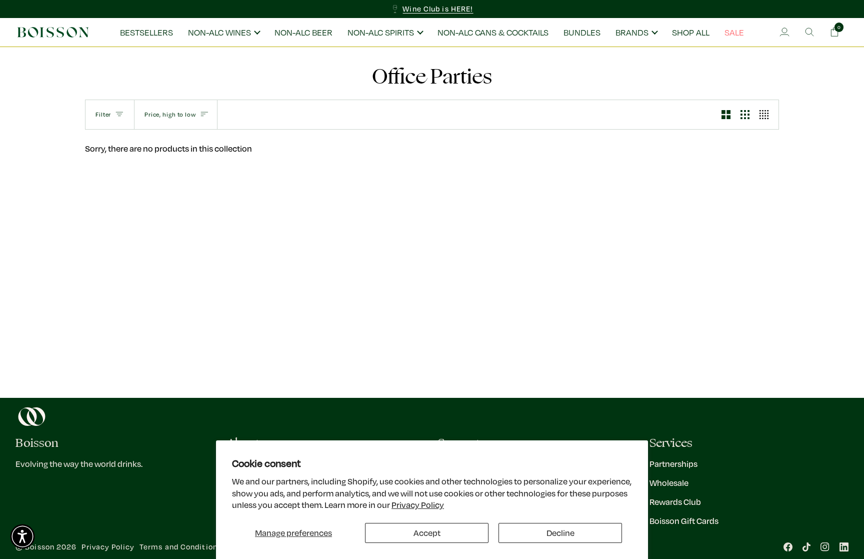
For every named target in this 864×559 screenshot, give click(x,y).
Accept (427, 532)
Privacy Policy (418, 504)
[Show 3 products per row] (745, 114)
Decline (560, 532)
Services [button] (671, 443)
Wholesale (669, 482)
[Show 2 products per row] (726, 114)
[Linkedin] (844, 546)
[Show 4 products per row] (766, 114)
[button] (223, 32)
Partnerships (674, 463)
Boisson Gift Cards (684, 520)
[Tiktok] (806, 546)
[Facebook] (788, 546)
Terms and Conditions (181, 546)
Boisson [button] (37, 443)
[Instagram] (825, 546)
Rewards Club (675, 501)
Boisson (39, 546)
